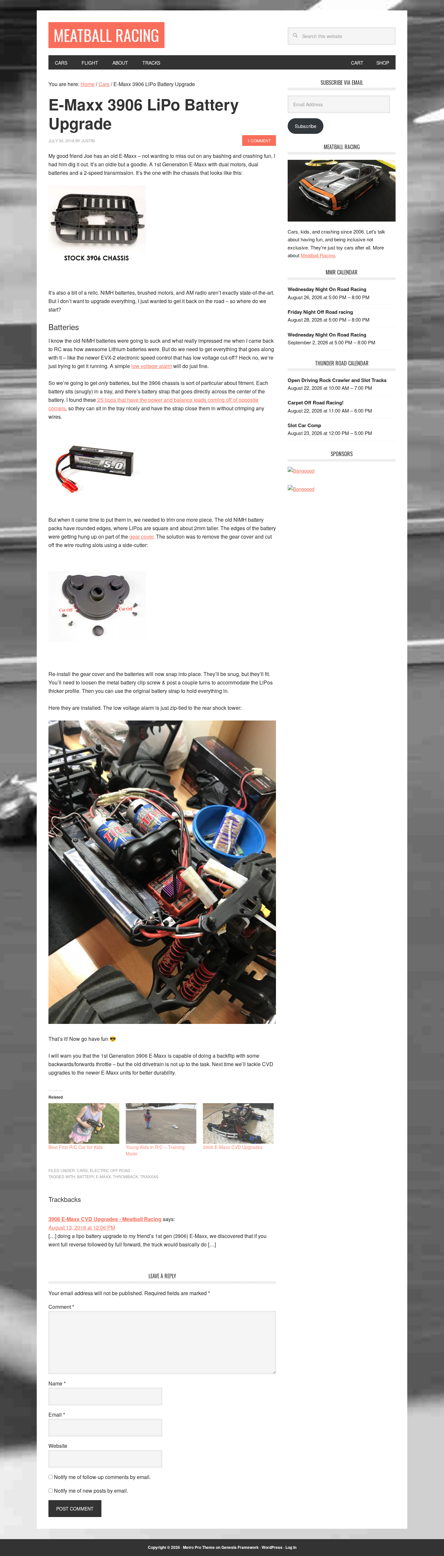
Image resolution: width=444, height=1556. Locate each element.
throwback (125, 1176)
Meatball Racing (106, 34)
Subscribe (305, 125)
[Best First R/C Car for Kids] (83, 1123)
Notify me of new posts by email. (91, 1490)
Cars (82, 1170)
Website (57, 1445)
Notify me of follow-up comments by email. (102, 1477)
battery (85, 1176)
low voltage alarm (151, 366)
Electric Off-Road (110, 1170)
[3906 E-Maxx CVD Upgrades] (238, 1123)
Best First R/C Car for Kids (75, 1147)
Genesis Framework (240, 1547)
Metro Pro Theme (199, 1547)
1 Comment (259, 140)
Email (56, 1414)
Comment (61, 1306)
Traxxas (149, 1176)
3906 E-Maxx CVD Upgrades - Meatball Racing (105, 1219)
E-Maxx (103, 1176)
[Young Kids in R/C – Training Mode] (161, 1123)
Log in (290, 1547)
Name (57, 1383)
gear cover (141, 536)
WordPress (272, 1547)
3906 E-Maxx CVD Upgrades (232, 1147)
